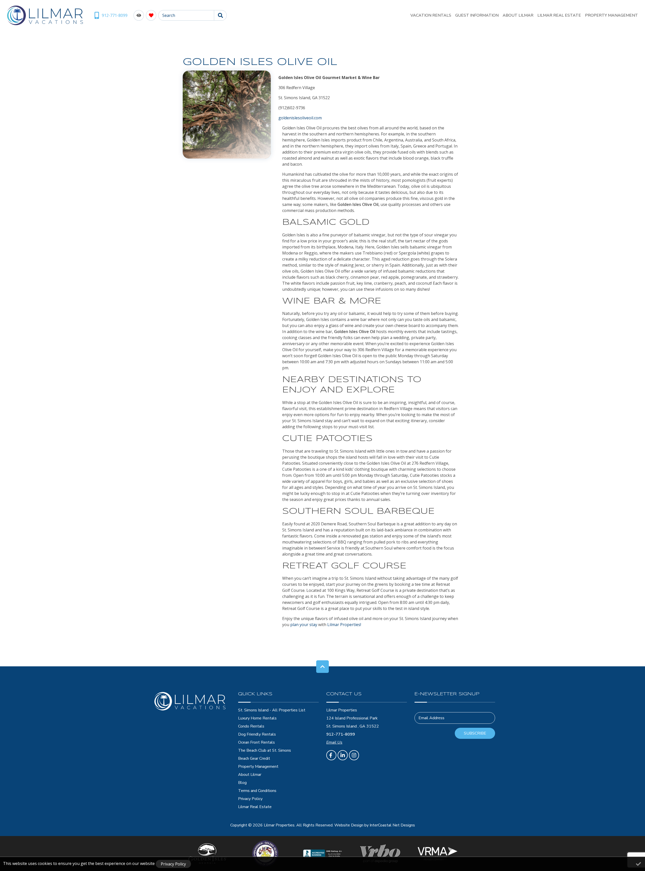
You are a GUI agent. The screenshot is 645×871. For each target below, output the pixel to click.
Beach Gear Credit (254, 758)
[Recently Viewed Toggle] (139, 15)
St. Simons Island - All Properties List (271, 710)
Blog (242, 782)
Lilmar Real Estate (559, 15)
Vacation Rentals (430, 15)
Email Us (334, 742)
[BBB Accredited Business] (322, 853)
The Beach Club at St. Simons (264, 750)
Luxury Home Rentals (257, 718)
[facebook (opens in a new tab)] (331, 755)
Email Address (431, 718)
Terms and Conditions (257, 790)
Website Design (348, 825)
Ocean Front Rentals (256, 742)
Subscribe (475, 733)
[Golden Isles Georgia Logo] (208, 853)
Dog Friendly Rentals (257, 734)
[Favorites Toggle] (151, 15)
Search (168, 15)
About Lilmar (518, 15)
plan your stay (303, 624)
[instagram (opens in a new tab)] (354, 755)
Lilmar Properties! (344, 624)
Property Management (611, 15)
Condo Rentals (251, 726)
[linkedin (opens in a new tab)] (343, 755)
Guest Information (477, 15)
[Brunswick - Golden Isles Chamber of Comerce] (265, 853)
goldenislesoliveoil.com (300, 118)
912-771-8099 (340, 734)
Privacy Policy (250, 799)
